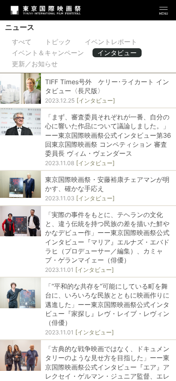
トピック (58, 42)
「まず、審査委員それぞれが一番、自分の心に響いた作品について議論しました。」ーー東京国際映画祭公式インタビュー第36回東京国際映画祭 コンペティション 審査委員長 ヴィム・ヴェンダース (108, 135)
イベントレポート (111, 42)
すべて (22, 42)
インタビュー (117, 53)
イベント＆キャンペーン (48, 53)
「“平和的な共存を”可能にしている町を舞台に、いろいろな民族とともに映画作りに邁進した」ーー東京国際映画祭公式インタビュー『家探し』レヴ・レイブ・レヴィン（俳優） (107, 304)
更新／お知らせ (35, 64)
